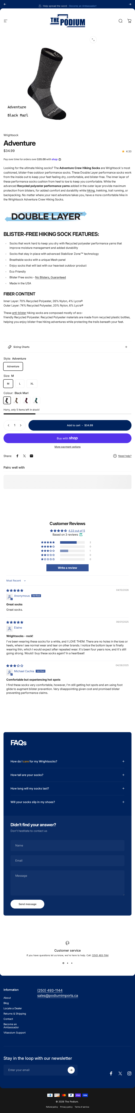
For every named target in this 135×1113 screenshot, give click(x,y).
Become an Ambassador (11, 1026)
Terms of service (82, 1107)
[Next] (130, 4)
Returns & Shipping (15, 1013)
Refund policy (52, 1107)
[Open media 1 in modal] (93, 39)
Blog (6, 1003)
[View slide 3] (72, 963)
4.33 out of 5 (76, 530)
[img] (14, 590)
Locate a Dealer (13, 1008)
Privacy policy (66, 1107)
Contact (8, 1018)
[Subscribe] (71, 1070)
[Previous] (5, 4)
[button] (48, 542)
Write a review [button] (67, 568)
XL (32, 383)
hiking (91, 190)
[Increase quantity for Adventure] (21, 425)
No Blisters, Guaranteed (50, 277)
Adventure (13, 366)
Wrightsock (11, 135)
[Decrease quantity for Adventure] (8, 425)
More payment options (67, 446)
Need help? (124, 455)
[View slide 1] (63, 963)
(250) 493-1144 (100, 955)
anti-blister (19, 313)
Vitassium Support (15, 1032)
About (7, 997)
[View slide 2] (67, 963)
